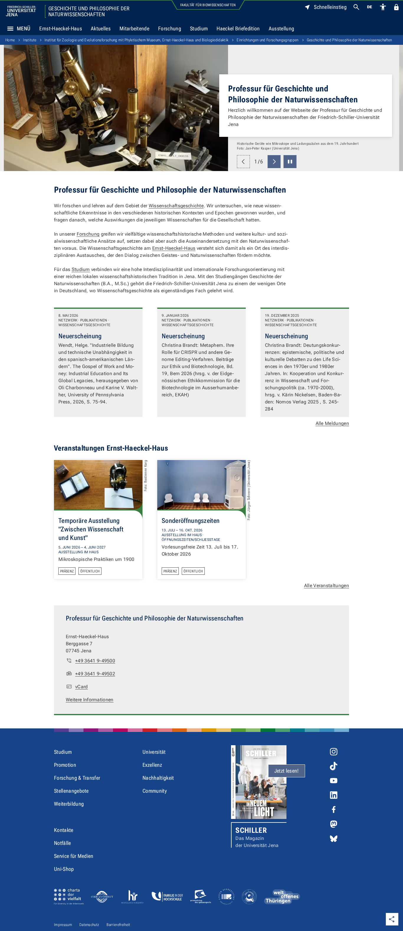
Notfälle (62, 843)
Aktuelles (101, 28)
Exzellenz (152, 765)
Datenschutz (89, 924)
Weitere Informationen (90, 699)
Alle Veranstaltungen (326, 585)
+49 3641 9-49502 (95, 674)
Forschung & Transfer (77, 778)
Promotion (65, 765)
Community (154, 791)
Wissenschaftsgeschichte (176, 205)
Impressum (63, 924)
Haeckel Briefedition (238, 28)
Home (10, 40)
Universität (154, 752)
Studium (199, 28)
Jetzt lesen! (286, 771)
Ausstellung (284, 30)
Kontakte (63, 830)
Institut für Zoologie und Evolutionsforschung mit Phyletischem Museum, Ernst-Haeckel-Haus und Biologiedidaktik (136, 40)
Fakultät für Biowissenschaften (208, 5)
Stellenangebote (71, 791)
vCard (81, 686)
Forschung (169, 28)
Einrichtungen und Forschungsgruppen (267, 40)
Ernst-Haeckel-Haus (60, 28)
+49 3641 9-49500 (95, 661)
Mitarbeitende (134, 28)
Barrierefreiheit (118, 924)
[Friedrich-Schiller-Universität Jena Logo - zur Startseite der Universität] (21, 11)
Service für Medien (74, 856)
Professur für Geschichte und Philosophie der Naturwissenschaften (293, 94)
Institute (29, 40)
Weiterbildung (69, 804)
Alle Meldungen (332, 423)
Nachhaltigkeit (158, 778)
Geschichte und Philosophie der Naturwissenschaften (89, 11)
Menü (23, 28)
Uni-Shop (64, 869)
